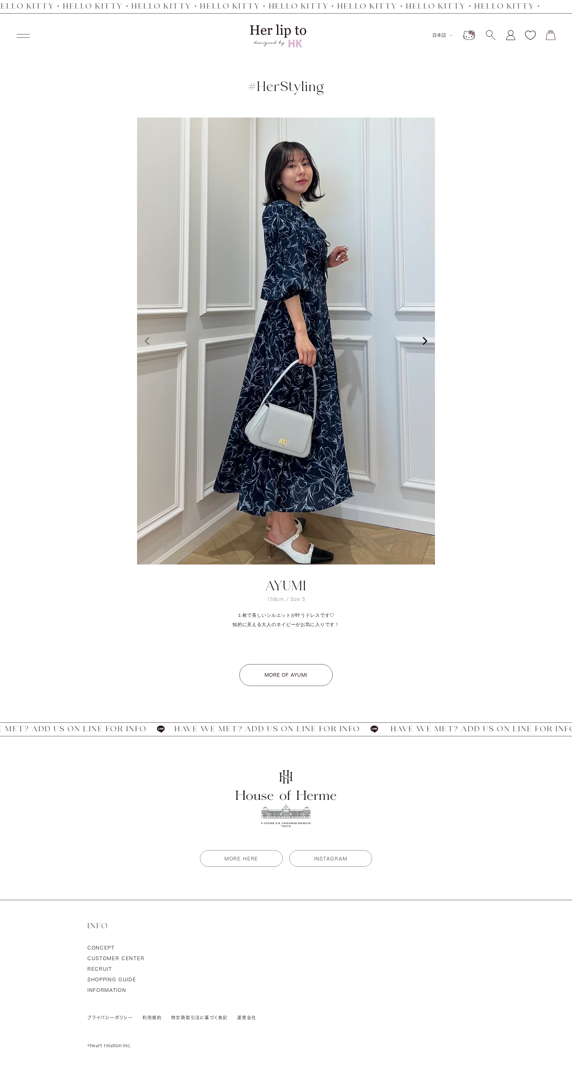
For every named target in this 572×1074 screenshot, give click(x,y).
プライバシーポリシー (110, 1017)
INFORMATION (106, 990)
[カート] (550, 35)
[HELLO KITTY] (469, 35)
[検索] (491, 35)
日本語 (439, 35)
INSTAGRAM (331, 858)
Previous (147, 341)
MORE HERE (241, 858)
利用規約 (152, 1017)
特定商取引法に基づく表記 (199, 1017)
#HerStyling (286, 87)
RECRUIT (99, 969)
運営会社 (247, 1017)
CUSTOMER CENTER (115, 958)
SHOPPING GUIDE (111, 979)
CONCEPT (101, 948)
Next (425, 341)
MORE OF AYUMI (285, 675)
